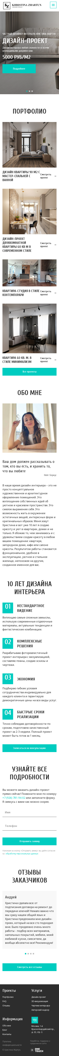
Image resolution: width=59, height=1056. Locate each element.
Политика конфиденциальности (12, 1043)
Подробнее (19, 68)
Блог (4, 1030)
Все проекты (30, 371)
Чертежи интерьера (40, 1005)
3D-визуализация (39, 1001)
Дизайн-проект (38, 997)
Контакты (6, 1034)
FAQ (4, 1001)
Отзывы (6, 1005)
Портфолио (8, 997)
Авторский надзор (40, 1009)
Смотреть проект (45, 176)
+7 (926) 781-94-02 (13, 798)
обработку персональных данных (21, 853)
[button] (27, 91)
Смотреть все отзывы (29, 967)
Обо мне (6, 1025)
